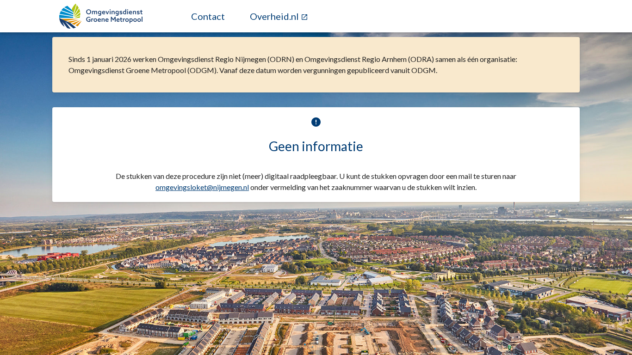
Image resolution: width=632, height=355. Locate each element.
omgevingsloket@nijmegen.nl (202, 187)
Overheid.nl (275, 16)
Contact (208, 16)
